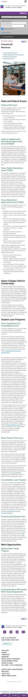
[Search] (25, 26)
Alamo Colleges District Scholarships (13, 54)
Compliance (5, 655)
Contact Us (7, 644)
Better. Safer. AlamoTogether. (12, 669)
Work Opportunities (9, 58)
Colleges (3, 1)
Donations (5, 657)
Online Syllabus (7, 663)
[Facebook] (4, 633)
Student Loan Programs (10, 56)
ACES (22, 534)
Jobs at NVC (5, 674)
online (8, 302)
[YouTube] (23, 633)
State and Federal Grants (10, 53)
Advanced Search (6, 32)
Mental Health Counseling (10, 659)
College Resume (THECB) (9, 661)
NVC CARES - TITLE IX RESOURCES (11, 665)
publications (5, 691)
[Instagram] (11, 633)
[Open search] (25, 1)
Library (4, 652)
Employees (5, 671)
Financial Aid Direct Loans (13, 425)
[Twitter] (17, 633)
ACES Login (5, 650)
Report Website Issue (8, 676)
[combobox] (14, 17)
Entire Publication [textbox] (7, 23)
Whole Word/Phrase (9, 28)
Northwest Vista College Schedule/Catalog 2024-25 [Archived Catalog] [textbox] (14, 17)
